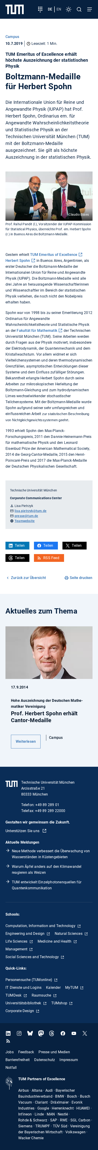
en (59, 9)
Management (16, 949)
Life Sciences (16, 941)
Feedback (26, 1052)
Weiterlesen (26, 741)
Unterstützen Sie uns (22, 831)
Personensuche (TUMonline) (29, 980)
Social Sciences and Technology (32, 957)
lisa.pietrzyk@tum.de (30, 511)
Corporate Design (20, 1011)
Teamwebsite (25, 521)
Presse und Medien (54, 1052)
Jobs (9, 1052)
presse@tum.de (26, 516)
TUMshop (59, 1003)
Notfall (11, 1067)
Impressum (68, 1059)
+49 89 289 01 (47, 805)
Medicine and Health (55, 941)
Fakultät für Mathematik (37, 330)
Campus (12, 37)
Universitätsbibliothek (23, 1003)
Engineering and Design (25, 933)
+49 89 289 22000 (50, 811)
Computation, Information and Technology (40, 926)
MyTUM (72, 987)
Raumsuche (42, 995)
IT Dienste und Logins (23, 987)
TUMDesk (14, 995)
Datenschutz (44, 1059)
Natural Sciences (69, 933)
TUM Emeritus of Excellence (53, 254)
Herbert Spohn (17, 260)
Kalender (53, 987)
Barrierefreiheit (17, 1059)
